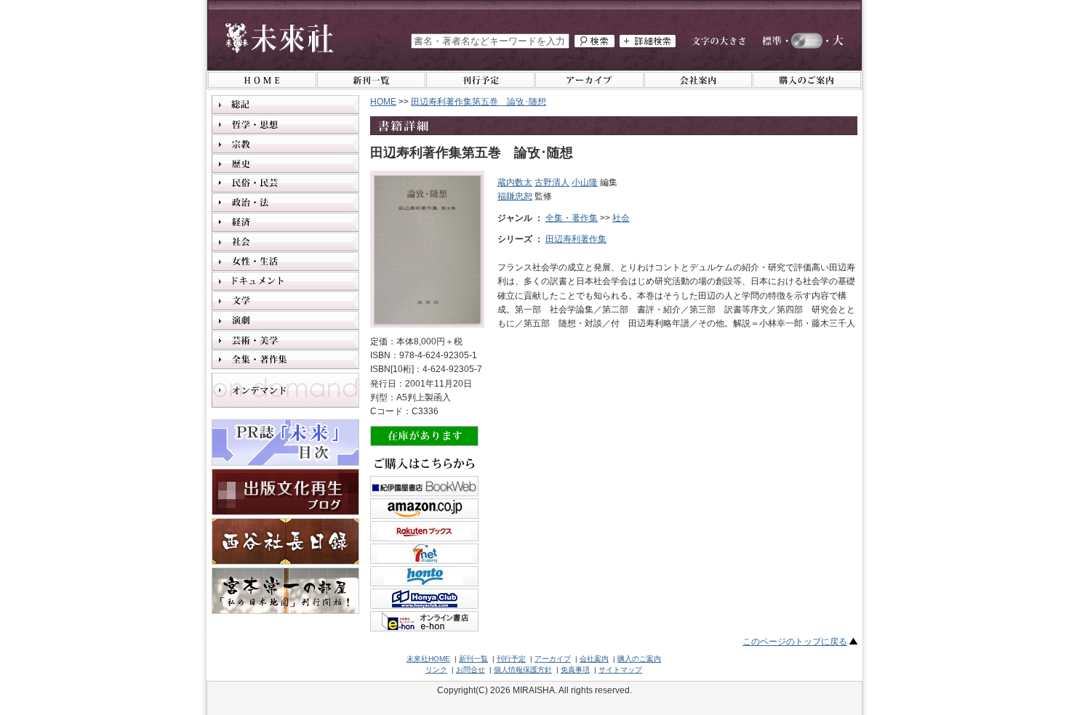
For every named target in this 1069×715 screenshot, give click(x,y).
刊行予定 (511, 659)
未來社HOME (428, 659)
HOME (383, 102)
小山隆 (585, 182)
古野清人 (551, 182)
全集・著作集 (571, 218)
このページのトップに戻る (794, 642)
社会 (621, 218)
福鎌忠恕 (514, 196)
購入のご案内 (639, 659)
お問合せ (470, 670)
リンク (436, 670)
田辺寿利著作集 (575, 239)
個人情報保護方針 (523, 670)
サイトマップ (620, 670)
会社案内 (594, 659)
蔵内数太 (514, 182)
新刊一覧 (473, 659)
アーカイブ (552, 659)
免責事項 (575, 670)
